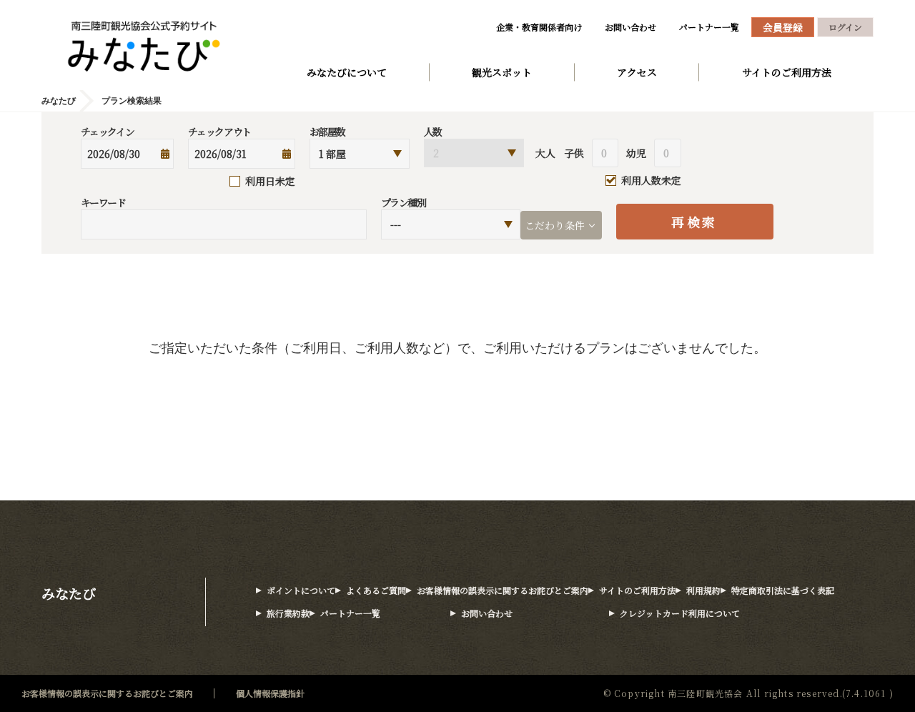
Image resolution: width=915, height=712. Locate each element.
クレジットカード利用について (680, 613)
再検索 (694, 221)
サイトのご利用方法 (786, 72)
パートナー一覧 (709, 27)
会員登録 (783, 27)
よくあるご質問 (376, 590)
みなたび (68, 593)
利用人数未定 (651, 181)
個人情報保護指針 (270, 693)
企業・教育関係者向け (539, 27)
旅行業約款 (288, 613)
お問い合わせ (630, 27)
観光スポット (502, 72)
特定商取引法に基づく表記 (782, 590)
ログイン (845, 27)
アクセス (637, 72)
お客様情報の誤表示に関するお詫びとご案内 (502, 590)
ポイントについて (301, 590)
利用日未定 (270, 181)
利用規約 (703, 590)
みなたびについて (347, 72)
